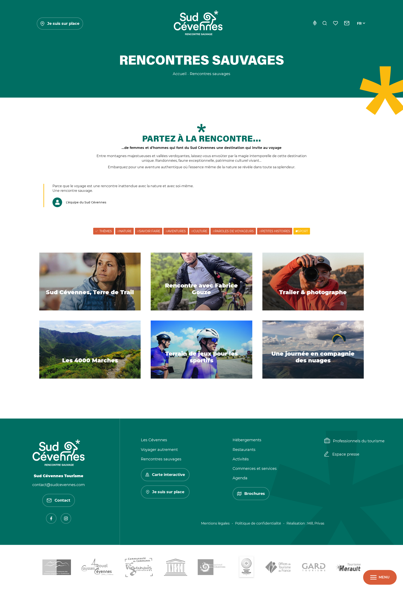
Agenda (240, 478)
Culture (200, 231)
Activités (241, 459)
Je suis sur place (63, 23)
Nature (125, 231)
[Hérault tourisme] (348, 567)
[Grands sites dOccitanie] (246, 567)
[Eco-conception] (314, 23)
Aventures (177, 231)
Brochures (254, 493)
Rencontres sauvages (161, 459)
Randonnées (166, 161)
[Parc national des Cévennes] (213, 567)
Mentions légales (215, 523)
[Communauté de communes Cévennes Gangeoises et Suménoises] (56, 567)
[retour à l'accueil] (198, 24)
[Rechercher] (325, 24)
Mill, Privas (315, 523)
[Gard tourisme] (313, 568)
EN (359, 28)
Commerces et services (255, 468)
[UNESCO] (175, 568)
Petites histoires (275, 231)
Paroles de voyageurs (234, 231)
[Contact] (346, 24)
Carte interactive (168, 474)
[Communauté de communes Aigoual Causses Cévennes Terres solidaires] (97, 568)
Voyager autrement (159, 449)
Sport (303, 231)
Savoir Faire (149, 231)
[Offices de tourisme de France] (278, 568)
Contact (62, 500)
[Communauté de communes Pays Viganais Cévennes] (138, 568)
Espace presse (345, 454)
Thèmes (105, 231)
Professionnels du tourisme (359, 441)
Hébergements (247, 440)
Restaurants (244, 449)
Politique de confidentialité (258, 523)
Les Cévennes (154, 440)
